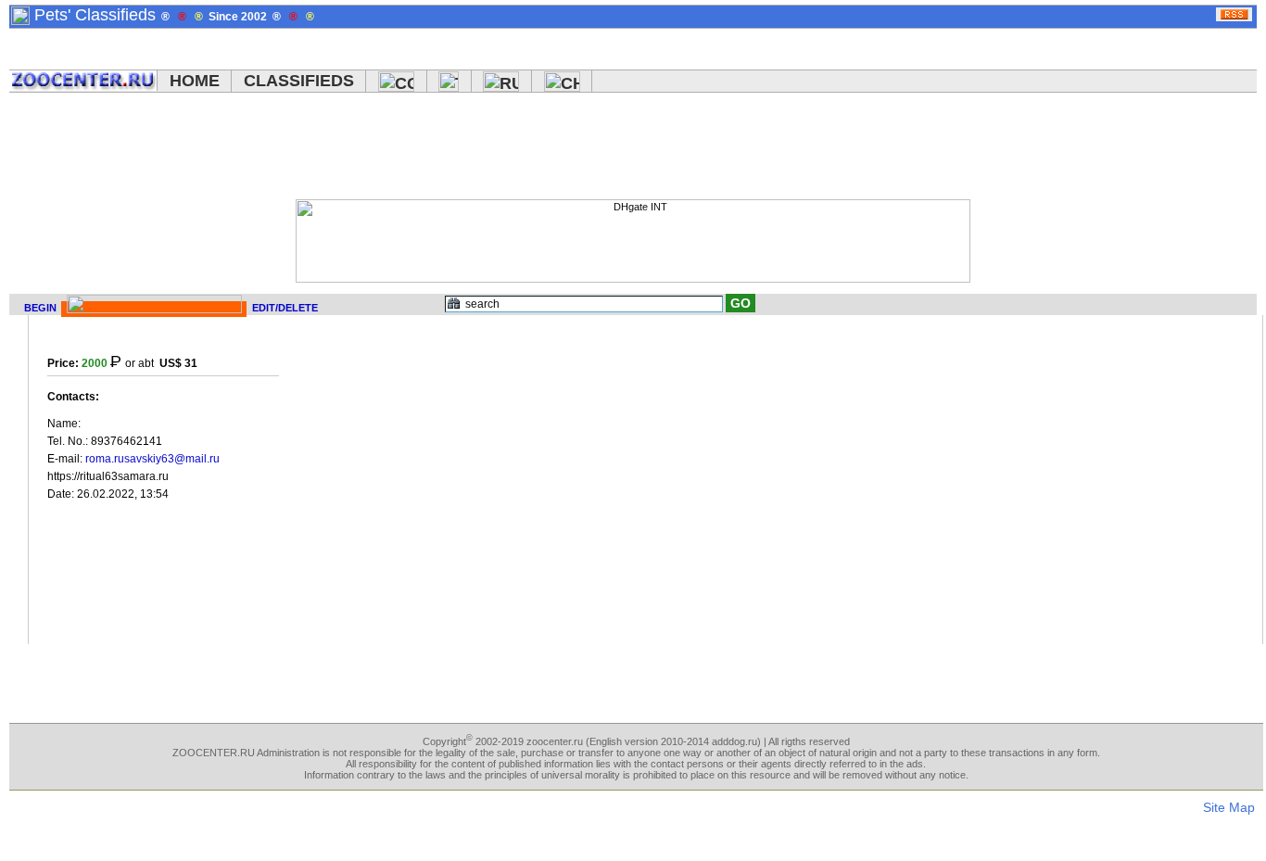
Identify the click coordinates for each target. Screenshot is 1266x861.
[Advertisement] (619, 148)
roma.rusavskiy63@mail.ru (152, 458)
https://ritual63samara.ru (108, 476)
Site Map (1229, 807)
